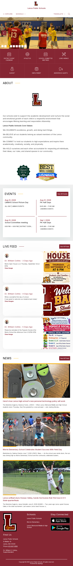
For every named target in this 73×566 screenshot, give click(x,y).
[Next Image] (69, 33)
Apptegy (40, 563)
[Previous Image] (3, 33)
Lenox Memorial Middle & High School (37, 526)
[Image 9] (25, 46)
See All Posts (64, 246)
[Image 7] (20, 46)
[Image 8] (22, 46)
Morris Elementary (33, 522)
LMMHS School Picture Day (17, 202)
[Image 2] (5, 46)
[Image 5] (14, 46)
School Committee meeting (17, 222)
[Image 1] (2, 46)
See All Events (62, 194)
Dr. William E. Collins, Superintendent (10, 551)
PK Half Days (46, 202)
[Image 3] (8, 46)
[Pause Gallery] (69, 46)
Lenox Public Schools (34, 518)
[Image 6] (17, 46)
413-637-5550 (13, 546)
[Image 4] (11, 46)
